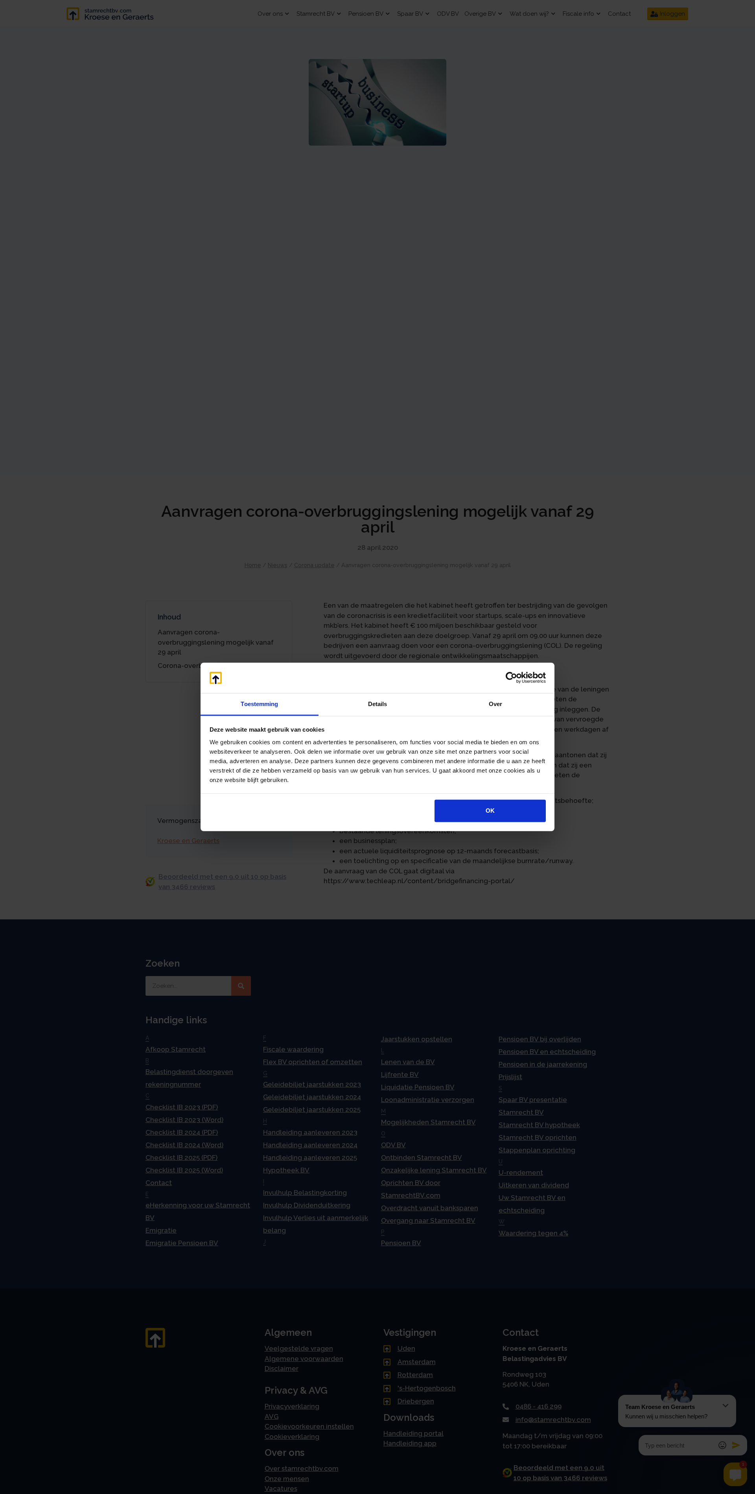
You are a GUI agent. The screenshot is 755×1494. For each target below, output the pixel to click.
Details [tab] (377, 704)
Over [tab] (495, 704)
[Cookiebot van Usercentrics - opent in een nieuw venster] (511, 678)
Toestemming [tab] (259, 704)
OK (490, 810)
